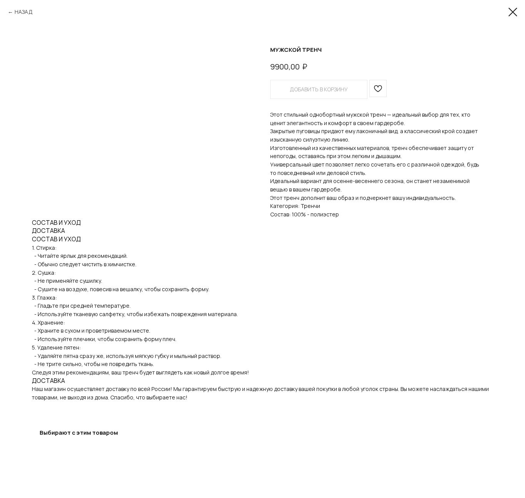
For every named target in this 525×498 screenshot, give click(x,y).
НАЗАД (24, 11)
